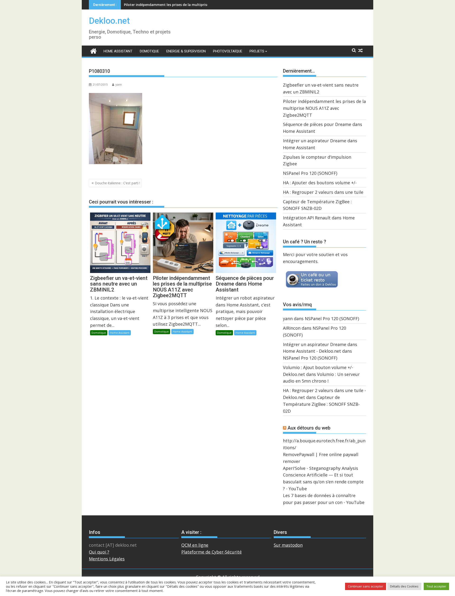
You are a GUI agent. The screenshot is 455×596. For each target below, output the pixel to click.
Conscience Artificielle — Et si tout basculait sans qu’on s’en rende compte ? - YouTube (323, 481)
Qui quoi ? (99, 552)
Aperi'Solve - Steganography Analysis (320, 468)
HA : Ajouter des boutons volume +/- (320, 182)
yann (118, 85)
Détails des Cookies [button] (404, 586)
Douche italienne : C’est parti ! (117, 183)
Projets (257, 51)
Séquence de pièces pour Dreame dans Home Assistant (169, 4)
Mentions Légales (107, 559)
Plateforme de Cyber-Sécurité (211, 552)
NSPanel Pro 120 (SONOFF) (310, 173)
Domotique (149, 51)
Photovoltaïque (227, 51)
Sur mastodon (288, 545)
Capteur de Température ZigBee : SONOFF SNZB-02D (321, 404)
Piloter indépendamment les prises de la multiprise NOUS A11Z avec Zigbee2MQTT (324, 108)
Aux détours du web (308, 428)
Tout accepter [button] (436, 586)
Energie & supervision (186, 51)
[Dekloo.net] (93, 50)
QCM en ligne (194, 545)
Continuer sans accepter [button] (365, 586)
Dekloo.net (109, 21)
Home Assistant (118, 51)
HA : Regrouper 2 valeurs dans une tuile (323, 192)
